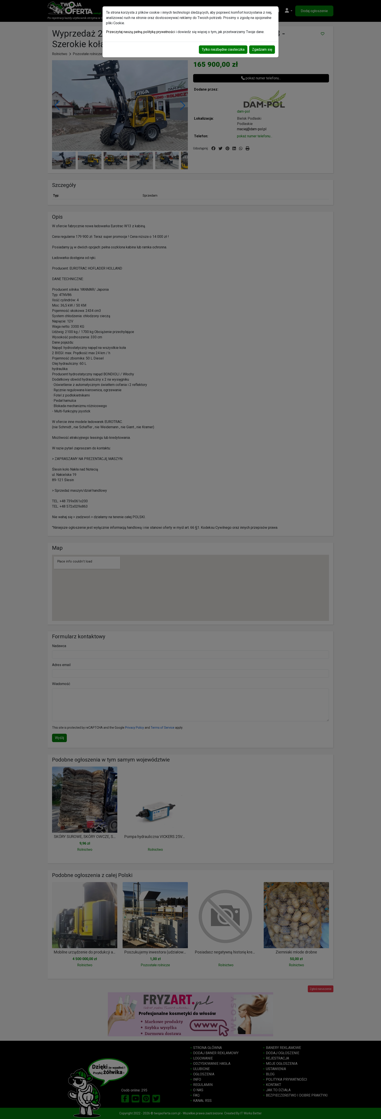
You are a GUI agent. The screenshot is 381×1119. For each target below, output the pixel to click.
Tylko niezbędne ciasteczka (223, 49)
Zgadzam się (262, 49)
